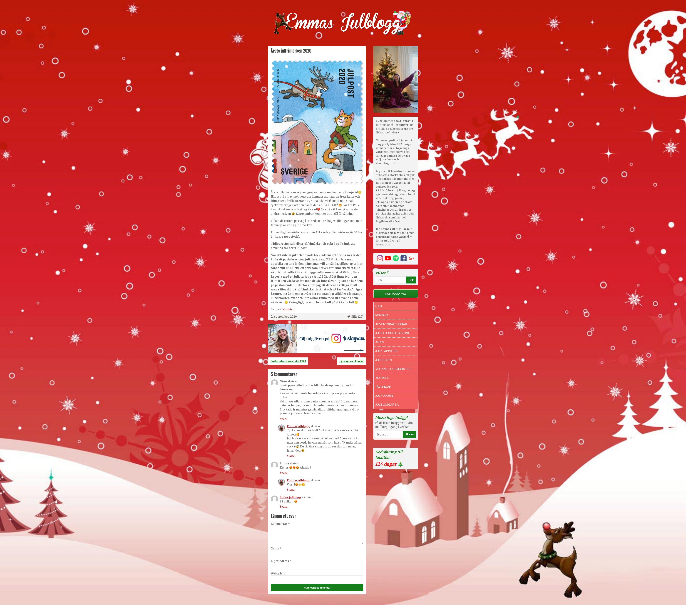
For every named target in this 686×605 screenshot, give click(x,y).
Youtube (382, 378)
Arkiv (379, 342)
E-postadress (281, 561)
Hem (378, 306)
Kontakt (382, 315)
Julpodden (384, 396)
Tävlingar (383, 387)
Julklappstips (386, 351)
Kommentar (280, 524)
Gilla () (357, 316)
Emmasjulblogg (298, 426)
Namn (276, 548)
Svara (283, 418)
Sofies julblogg (290, 497)
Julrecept (383, 360)
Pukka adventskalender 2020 (288, 361)
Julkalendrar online (392, 333)
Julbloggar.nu (387, 404)
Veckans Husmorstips (393, 369)
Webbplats (278, 573)
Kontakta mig (395, 294)
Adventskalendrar (391, 324)
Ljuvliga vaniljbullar (351, 361)
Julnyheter (288, 309)
